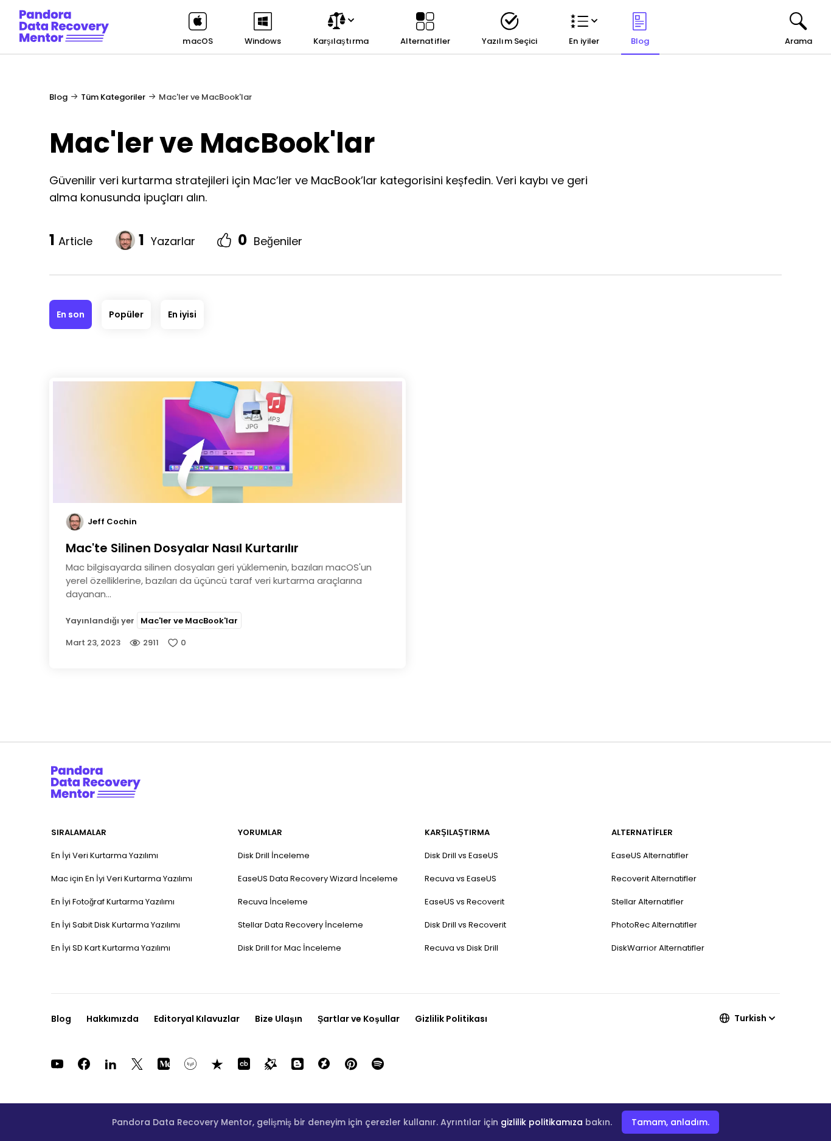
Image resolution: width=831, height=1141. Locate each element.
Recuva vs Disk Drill (461, 948)
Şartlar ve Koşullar (359, 1019)
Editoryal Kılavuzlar (197, 1019)
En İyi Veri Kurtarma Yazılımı (104, 855)
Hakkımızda (112, 1019)
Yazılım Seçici (509, 41)
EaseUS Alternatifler (650, 855)
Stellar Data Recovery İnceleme (300, 925)
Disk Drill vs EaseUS (461, 855)
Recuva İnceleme (273, 901)
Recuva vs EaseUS (460, 878)
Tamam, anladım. (670, 1122)
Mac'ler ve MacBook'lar (189, 620)
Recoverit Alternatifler (654, 878)
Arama (798, 41)
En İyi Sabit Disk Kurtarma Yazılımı (115, 925)
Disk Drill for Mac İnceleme (289, 948)
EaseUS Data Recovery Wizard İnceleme (318, 878)
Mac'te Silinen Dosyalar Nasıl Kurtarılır (182, 548)
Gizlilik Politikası (451, 1019)
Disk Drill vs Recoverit (465, 925)
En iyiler (584, 41)
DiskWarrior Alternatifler (657, 948)
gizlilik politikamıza (542, 1122)
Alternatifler (425, 41)
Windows (263, 41)
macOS (197, 41)
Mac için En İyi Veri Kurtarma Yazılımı (121, 878)
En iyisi (182, 314)
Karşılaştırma (341, 41)
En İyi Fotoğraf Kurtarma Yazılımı (113, 901)
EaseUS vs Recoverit (464, 901)
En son (71, 314)
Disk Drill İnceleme (274, 855)
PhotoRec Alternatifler (654, 925)
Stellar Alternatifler (647, 901)
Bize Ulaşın (278, 1019)
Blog (640, 41)
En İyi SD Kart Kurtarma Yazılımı (110, 948)
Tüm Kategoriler (113, 97)
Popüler (126, 314)
